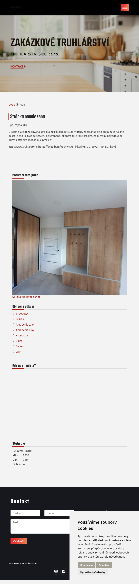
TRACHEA (22, 313)
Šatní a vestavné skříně (26, 296)
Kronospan (22, 335)
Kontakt (17, 66)
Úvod (11, 104)
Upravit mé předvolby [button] (92, 572)
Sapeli (19, 346)
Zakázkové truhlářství (60, 43)
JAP (18, 351)
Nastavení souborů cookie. (22, 563)
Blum (19, 340)
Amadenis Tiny (25, 330)
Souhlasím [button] (86, 565)
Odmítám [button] (104, 565)
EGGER (20, 319)
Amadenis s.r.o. (25, 324)
